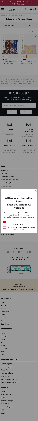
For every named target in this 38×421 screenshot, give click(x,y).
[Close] (35, 190)
